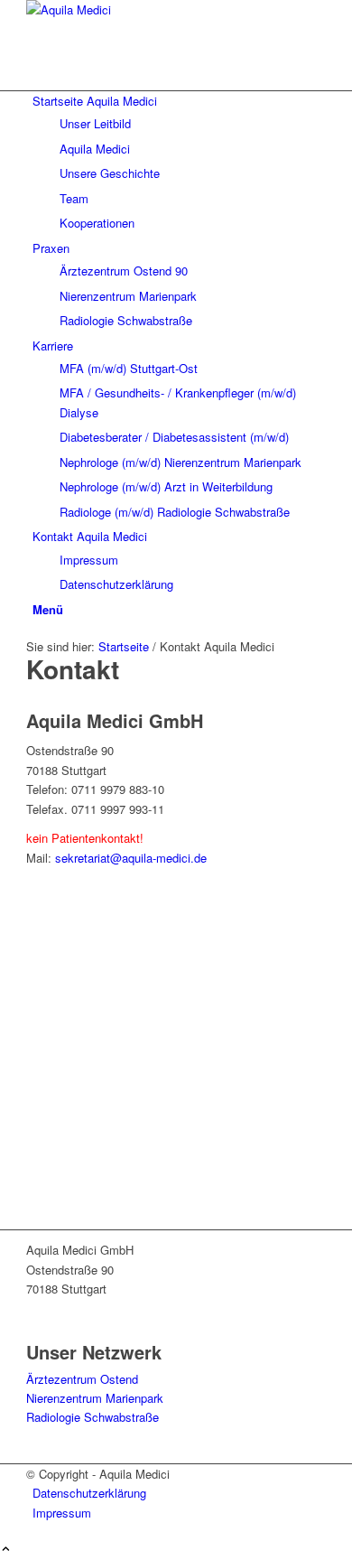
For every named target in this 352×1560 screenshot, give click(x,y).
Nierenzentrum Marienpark (94, 1397)
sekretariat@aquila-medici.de (131, 857)
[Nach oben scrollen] (6, 1549)
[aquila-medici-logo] (161, 9)
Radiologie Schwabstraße (92, 1416)
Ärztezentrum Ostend (82, 1378)
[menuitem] (179, 162)
